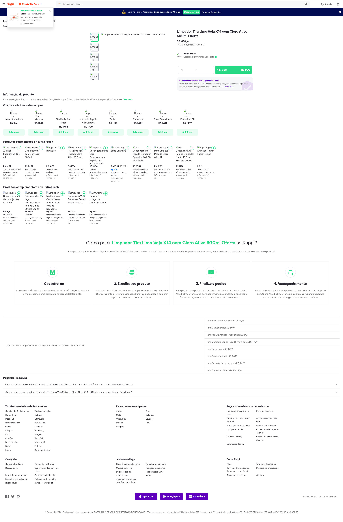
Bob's (7, 446)
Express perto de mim (45, 475)
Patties (38, 446)
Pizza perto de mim (265, 411)
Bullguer (9, 430)
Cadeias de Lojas (43, 411)
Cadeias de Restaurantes (17, 411)
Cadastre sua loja (124, 468)
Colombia (150, 415)
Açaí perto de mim (235, 429)
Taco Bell (39, 438)
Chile (118, 415)
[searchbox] (182, 4)
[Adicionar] (19, 148)
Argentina (120, 411)
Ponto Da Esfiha (12, 423)
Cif (54, 21)
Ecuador (149, 419)
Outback (39, 426)
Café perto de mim (235, 444)
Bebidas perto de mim (45, 479)
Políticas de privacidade (267, 468)
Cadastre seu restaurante (128, 464)
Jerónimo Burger (43, 450)
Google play (173, 496)
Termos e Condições (211, 12)
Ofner (8, 426)
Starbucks (39, 419)
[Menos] (181, 70)
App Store (148, 496)
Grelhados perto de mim (238, 425)
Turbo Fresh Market (44, 483)
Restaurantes (11, 468)
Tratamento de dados (237, 475)
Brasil (148, 411)
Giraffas (9, 438)
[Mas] (210, 70)
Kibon (8, 450)
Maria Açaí (40, 442)
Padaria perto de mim (266, 425)
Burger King (10, 415)
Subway (38, 415)
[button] (30, 4)
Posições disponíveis (155, 468)
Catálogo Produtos (14, 464)
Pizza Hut (9, 419)
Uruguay (120, 426)
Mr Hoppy (39, 430)
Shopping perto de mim (16, 479)
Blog (229, 464)
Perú (148, 423)
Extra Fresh (190, 53)
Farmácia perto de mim (16, 475)
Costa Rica (121, 419)
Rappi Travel (11, 483)
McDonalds (40, 423)
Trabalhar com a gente (156, 464)
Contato (260, 475)
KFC (7, 434)
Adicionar (14, 132)
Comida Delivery (234, 437)
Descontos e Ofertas (44, 464)
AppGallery (199, 496)
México (119, 423)
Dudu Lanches (11, 442)
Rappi (5, 26)
